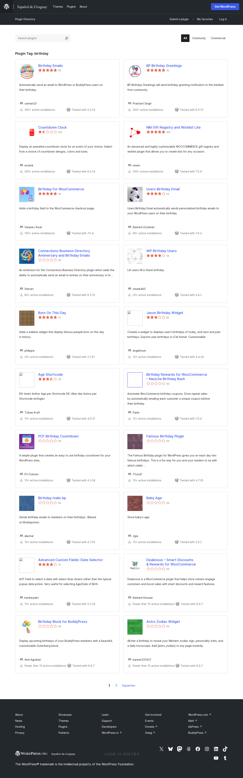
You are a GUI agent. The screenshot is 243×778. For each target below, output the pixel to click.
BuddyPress (197, 732)
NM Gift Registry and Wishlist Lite (173, 127)
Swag (150, 732)
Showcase (65, 714)
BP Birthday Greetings (164, 66)
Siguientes (128, 685)
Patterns (63, 732)
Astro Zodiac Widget (163, 622)
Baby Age (154, 498)
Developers (109, 726)
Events (149, 720)
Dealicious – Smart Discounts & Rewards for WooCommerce (171, 562)
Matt (192, 720)
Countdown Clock (52, 127)
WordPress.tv (112, 732)
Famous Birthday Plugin (165, 436)
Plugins (62, 726)
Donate (151, 726)
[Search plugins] (66, 38)
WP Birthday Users (161, 251)
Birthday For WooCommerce (61, 189)
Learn (105, 714)
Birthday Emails (50, 66)
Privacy (19, 732)
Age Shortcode (50, 374)
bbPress (195, 726)
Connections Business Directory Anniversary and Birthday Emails (64, 253)
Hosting (20, 726)
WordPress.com (199, 714)
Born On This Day (52, 313)
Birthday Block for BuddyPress (62, 622)
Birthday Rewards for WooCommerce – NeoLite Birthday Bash (176, 376)
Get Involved (153, 714)
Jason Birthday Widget (164, 313)
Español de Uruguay (63, 753)
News (18, 720)
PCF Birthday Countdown (58, 436)
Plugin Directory (25, 19)
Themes (63, 720)
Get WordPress (225, 6)
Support (107, 720)
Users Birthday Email (163, 189)
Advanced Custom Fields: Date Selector (70, 560)
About (19, 714)
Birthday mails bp (52, 498)
